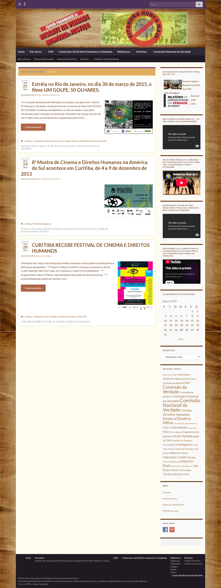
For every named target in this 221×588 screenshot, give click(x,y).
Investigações (184, 444)
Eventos (84, 59)
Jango (195, 445)
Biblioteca (123, 51)
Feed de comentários (173, 504)
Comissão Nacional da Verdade (172, 51)
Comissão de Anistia (43, 141)
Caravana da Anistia (173, 383)
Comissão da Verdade (175, 389)
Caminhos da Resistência (106, 59)
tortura (174, 470)
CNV (51, 51)
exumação (192, 428)
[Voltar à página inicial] (110, 28)
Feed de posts (170, 498)
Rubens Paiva (175, 466)
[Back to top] (214, 581)
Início (21, 51)
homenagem (168, 444)
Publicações (176, 563)
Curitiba (186, 410)
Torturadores (172, 474)
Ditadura (169, 419)
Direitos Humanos (42, 223)
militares (174, 453)
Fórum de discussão (44, 59)
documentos (179, 423)
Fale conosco (24, 59)
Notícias (141, 51)
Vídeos (174, 572)
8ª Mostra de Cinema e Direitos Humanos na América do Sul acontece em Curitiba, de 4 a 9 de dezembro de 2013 (84, 168)
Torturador (186, 470)
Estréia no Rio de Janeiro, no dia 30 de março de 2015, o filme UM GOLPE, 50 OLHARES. (92, 87)
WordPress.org (170, 510)
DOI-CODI (169, 427)
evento (182, 427)
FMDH (166, 432)
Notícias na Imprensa (51, 95)
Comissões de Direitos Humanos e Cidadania (85, 51)
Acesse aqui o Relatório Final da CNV (191, 84)
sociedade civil (187, 466)
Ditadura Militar (177, 420)
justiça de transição (184, 449)
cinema (28, 141)
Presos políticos (171, 461)
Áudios (174, 569)
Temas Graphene (40, 584)
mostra (58, 141)
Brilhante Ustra (189, 379)
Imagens (174, 566)
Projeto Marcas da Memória (77, 141)
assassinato (184, 374)
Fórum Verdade (183, 436)
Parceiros (36, 51)
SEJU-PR (82, 316)
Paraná (191, 457)
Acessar (167, 492)
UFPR (186, 474)
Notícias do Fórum (193, 561)
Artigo (174, 375)
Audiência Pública (172, 378)
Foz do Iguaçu (176, 432)
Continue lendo (33, 127)
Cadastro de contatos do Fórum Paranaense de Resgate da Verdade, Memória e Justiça (72, 561)
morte (184, 452)
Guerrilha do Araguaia (181, 440)
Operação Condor (175, 457)
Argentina (167, 375)
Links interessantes (67, 59)
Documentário (191, 423)
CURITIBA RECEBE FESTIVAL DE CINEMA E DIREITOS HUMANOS (91, 248)
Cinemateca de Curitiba (45, 316)
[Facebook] (24, 3)
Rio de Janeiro (100, 141)
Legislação (175, 561)
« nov (180, 338)
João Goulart (169, 449)
